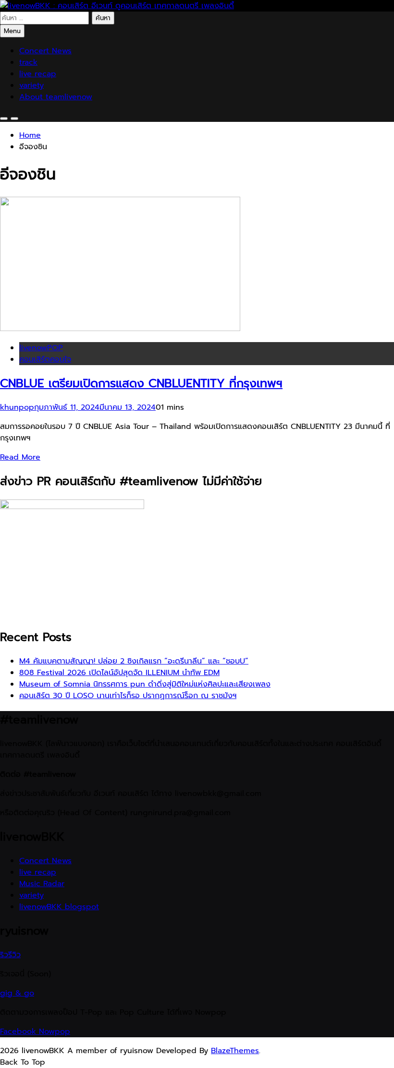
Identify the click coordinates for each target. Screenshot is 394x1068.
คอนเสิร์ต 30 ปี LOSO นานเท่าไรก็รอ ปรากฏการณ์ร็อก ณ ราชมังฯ (127, 695)
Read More (20, 457)
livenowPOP (41, 348)
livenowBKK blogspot (59, 907)
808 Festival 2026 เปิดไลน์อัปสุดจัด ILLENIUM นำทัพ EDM (119, 672)
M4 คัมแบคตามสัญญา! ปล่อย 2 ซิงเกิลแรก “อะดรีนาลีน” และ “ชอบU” (133, 661)
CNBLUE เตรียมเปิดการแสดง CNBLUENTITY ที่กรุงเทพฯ (141, 383)
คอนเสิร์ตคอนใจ (45, 359)
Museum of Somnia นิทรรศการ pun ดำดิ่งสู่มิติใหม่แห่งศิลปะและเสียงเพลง (145, 684)
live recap (37, 74)
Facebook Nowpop (35, 1031)
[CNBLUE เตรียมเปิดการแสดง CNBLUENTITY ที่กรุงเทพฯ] (120, 328)
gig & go (17, 993)
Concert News (45, 51)
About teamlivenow (55, 97)
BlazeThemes (235, 1050)
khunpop (17, 407)
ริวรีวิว (10, 955)
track (28, 62)
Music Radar (41, 884)
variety (31, 85)
